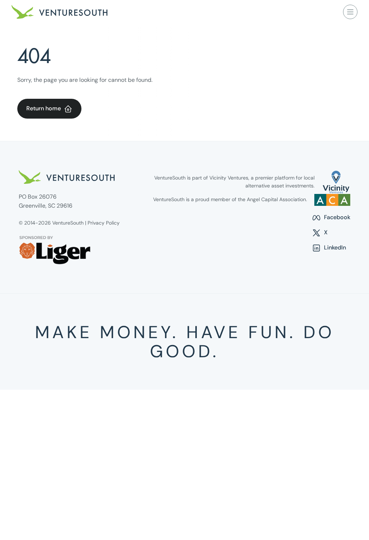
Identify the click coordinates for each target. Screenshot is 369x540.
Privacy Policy (104, 223)
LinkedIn (329, 248)
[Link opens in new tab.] (336, 182)
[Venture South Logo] (59, 12)
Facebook (331, 217)
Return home (43, 108)
